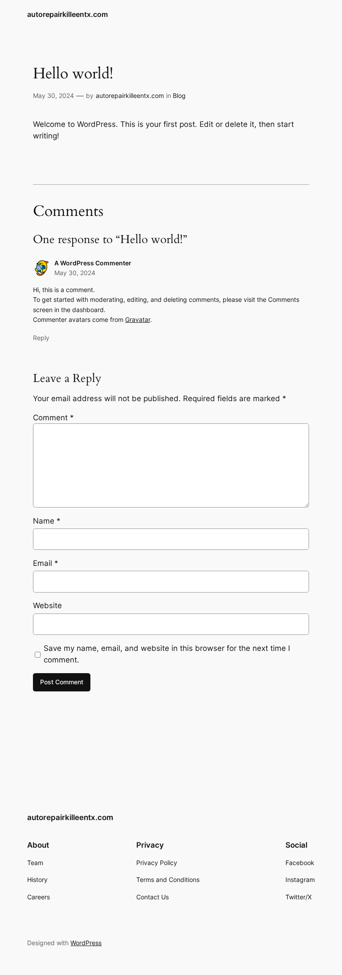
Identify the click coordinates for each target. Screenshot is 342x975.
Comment (53, 417)
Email (45, 563)
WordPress (86, 943)
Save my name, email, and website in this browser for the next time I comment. (167, 654)
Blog (179, 95)
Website (47, 605)
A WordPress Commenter (92, 263)
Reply (41, 337)
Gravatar (137, 319)
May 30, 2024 (53, 95)
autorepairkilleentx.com (67, 14)
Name (47, 520)
